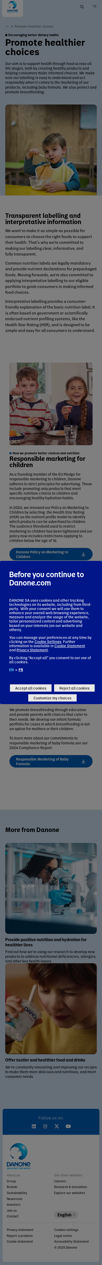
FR (21, 669)
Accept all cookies (30, 688)
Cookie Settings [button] (48, 641)
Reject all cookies (74, 688)
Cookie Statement (69, 645)
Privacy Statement (32, 649)
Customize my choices (52, 698)
